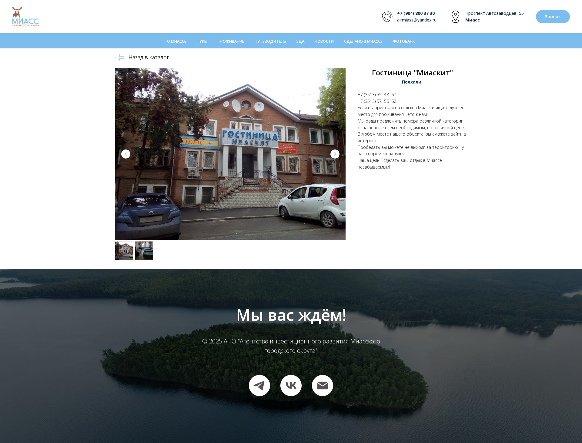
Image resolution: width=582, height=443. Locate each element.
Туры (202, 41)
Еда (300, 41)
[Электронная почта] (322, 385)
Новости (324, 41)
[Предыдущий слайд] (125, 154)
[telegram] (259, 385)
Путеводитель (270, 41)
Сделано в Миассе (363, 41)
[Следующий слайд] (335, 154)
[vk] (291, 385)
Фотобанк (404, 41)
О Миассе (176, 41)
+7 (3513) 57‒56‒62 (377, 101)
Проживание (231, 41)
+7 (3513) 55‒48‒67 (377, 94)
